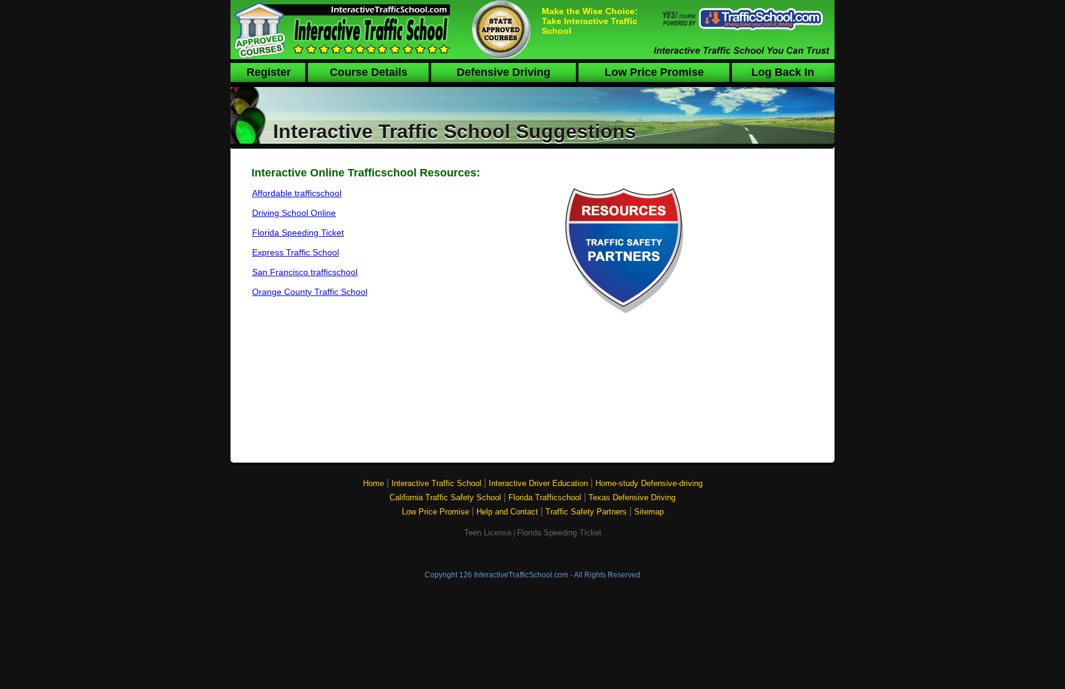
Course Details (368, 72)
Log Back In (782, 72)
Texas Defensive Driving (632, 497)
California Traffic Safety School (445, 497)
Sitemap (649, 511)
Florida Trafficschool (544, 497)
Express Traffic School (295, 252)
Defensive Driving (503, 72)
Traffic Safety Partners (586, 511)
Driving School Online (294, 213)
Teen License (488, 532)
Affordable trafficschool (296, 193)
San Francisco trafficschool (304, 272)
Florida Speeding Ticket (298, 232)
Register (269, 72)
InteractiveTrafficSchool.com (521, 575)
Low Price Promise (654, 72)
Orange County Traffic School (309, 292)
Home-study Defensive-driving (649, 483)
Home (373, 483)
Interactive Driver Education (538, 483)
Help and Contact (507, 511)
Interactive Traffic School (436, 483)
